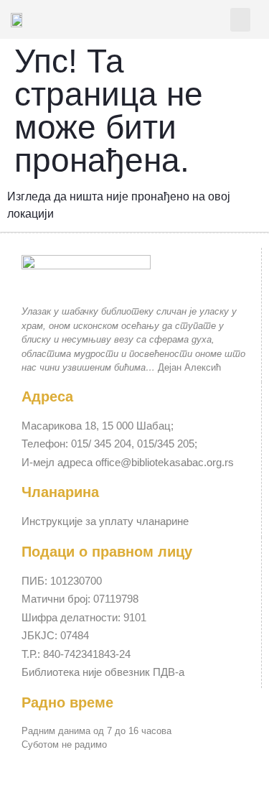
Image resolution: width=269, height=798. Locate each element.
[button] (240, 20)
